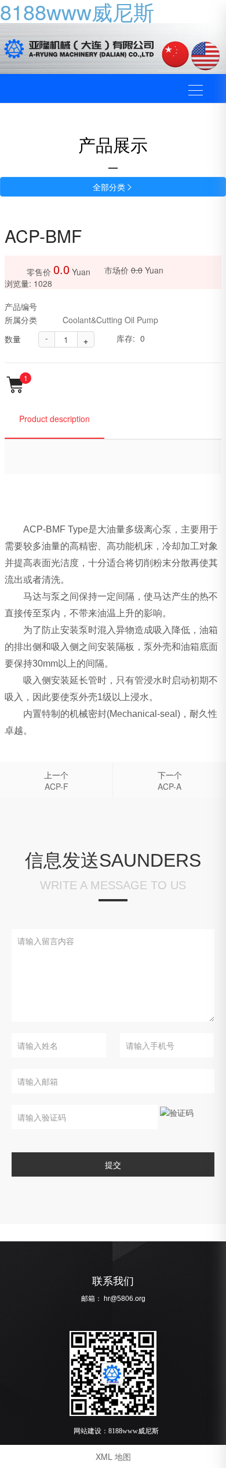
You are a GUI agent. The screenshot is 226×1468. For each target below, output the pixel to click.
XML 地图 (113, 1456)
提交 (113, 1164)
